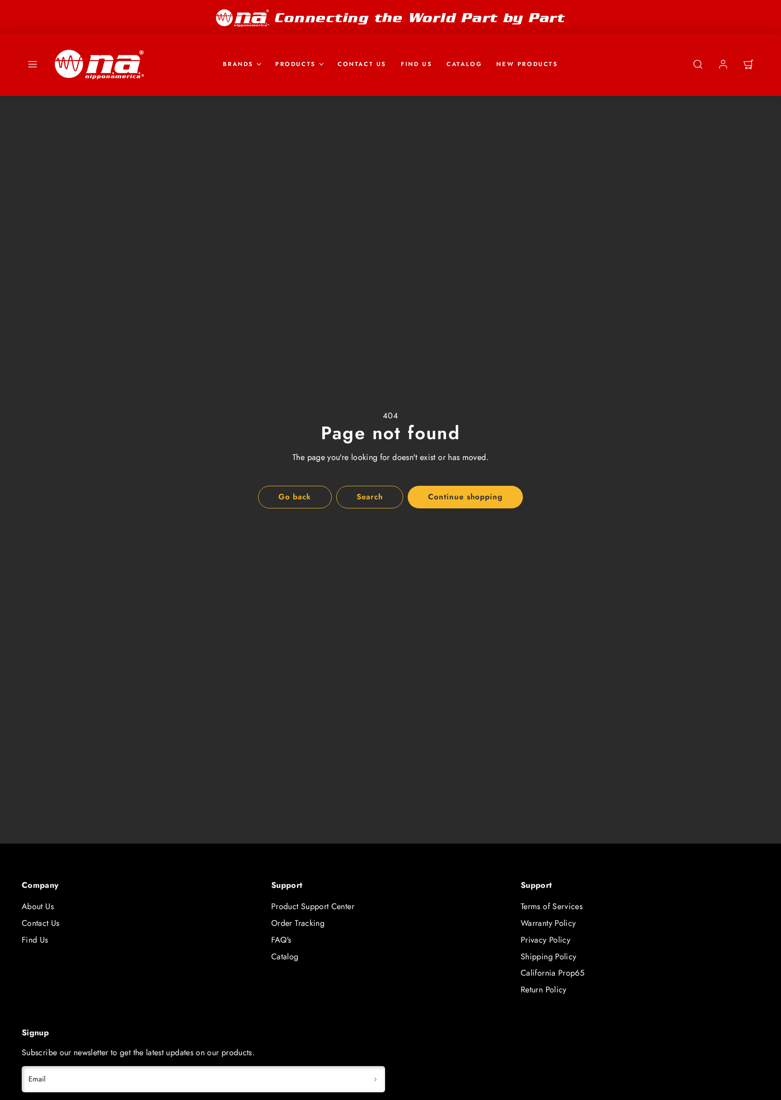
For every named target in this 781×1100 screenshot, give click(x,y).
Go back (294, 496)
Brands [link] (238, 64)
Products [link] (295, 64)
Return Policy (544, 990)
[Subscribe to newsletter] (375, 1079)
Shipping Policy (548, 956)
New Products (527, 64)
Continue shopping (465, 496)
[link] (723, 64)
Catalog (464, 64)
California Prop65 (552, 973)
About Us (38, 906)
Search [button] (370, 496)
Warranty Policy (548, 923)
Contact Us (362, 64)
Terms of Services (552, 906)
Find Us (416, 64)
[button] (32, 64)
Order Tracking (298, 923)
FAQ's (281, 940)
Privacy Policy (545, 940)
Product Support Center (312, 906)
